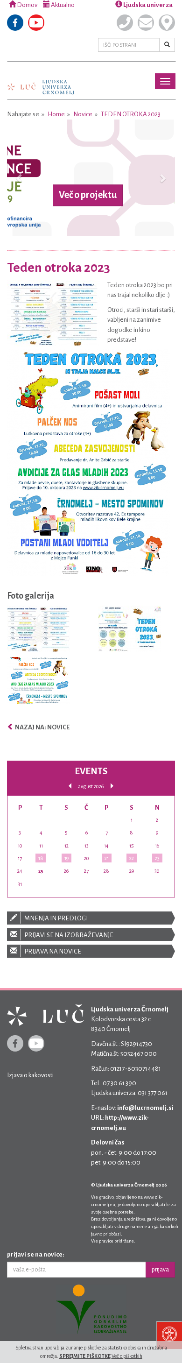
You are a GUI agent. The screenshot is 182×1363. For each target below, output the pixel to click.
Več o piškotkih (127, 1356)
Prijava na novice (52, 951)
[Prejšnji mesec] (70, 786)
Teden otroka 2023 (131, 114)
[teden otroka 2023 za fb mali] (38, 682)
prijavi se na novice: (35, 1254)
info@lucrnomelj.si (145, 1107)
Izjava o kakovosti (30, 1075)
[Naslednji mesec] (112, 786)
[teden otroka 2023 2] (129, 631)
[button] (19, 178)
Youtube (36, 22)
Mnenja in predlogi (55, 918)
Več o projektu (88, 195)
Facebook (15, 22)
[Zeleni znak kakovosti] (91, 1309)
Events (91, 771)
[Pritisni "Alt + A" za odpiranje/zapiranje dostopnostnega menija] (169, 1335)
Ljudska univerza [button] (147, 4)
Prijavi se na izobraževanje (68, 935)
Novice (82, 114)
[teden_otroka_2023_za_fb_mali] (88, 462)
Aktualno (62, 4)
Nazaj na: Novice (42, 727)
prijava (160, 1269)
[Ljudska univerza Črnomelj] (40, 80)
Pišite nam (146, 22)
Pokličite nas (125, 22)
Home (56, 114)
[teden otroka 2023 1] (38, 631)
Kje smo (167, 22)
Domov (26, 4)
